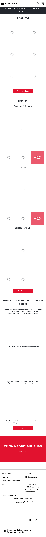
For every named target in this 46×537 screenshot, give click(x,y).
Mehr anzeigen (23, 91)
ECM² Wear (11, 3)
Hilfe (3, 484)
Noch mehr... (23, 291)
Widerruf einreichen (9, 495)
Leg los (23, 428)
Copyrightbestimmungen (11, 481)
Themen (23, 100)
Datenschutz (6, 473)
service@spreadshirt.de (23, 499)
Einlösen (36, 8)
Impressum (29, 473)
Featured (23, 18)
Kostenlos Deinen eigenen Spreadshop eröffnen (19, 531)
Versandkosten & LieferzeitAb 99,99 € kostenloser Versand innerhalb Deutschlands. (33, 488)
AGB (26, 481)
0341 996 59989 (23, 502)
